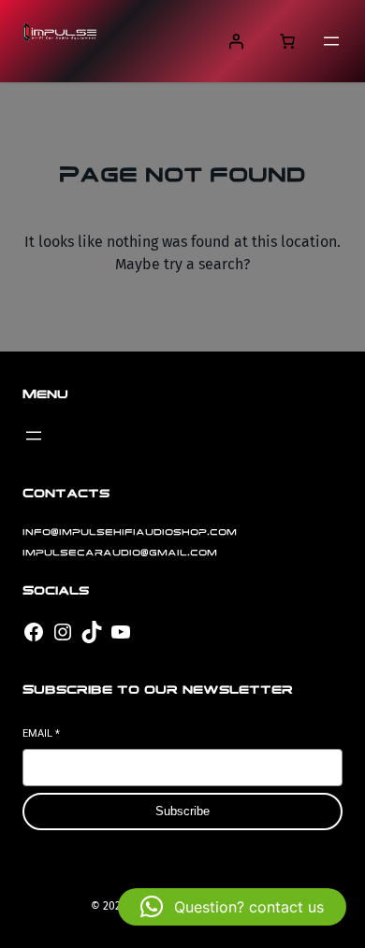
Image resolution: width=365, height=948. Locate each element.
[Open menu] (331, 41)
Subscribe (182, 811)
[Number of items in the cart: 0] (287, 41)
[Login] (236, 41)
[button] (232, 907)
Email (41, 733)
